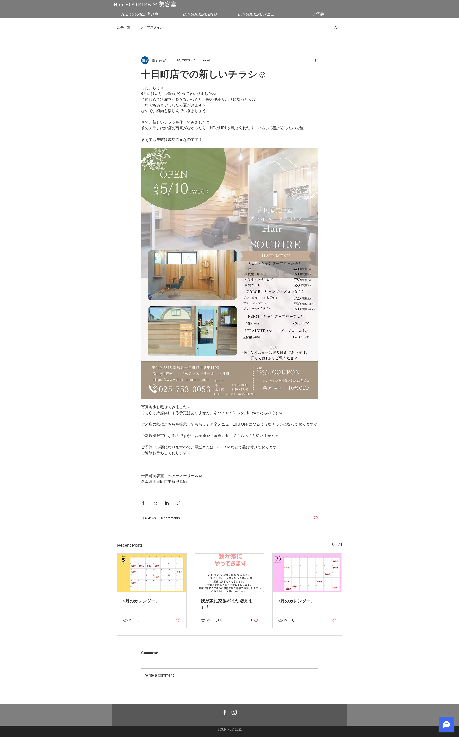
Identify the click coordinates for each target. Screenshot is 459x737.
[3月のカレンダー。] (307, 573)
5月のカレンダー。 (141, 601)
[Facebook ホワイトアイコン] (224, 712)
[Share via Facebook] (143, 503)
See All (337, 544)
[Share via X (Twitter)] (155, 503)
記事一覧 (124, 27)
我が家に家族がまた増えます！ (226, 604)
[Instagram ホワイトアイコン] (234, 712)
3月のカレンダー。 (296, 601)
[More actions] (315, 60)
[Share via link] (178, 503)
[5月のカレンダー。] (151, 573)
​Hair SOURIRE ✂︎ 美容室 (145, 4)
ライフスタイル (152, 27)
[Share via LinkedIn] (166, 503)
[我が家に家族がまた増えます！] (229, 573)
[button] (335, 27)
